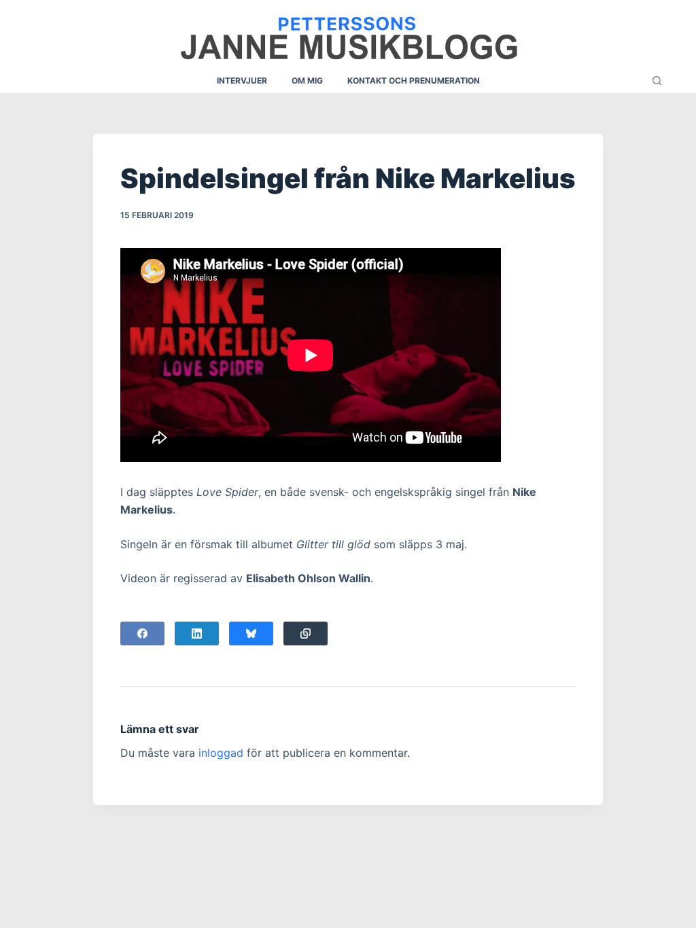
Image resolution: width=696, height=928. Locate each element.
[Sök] (656, 80)
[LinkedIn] (197, 633)
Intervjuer (242, 80)
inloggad (220, 753)
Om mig (307, 80)
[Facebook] (142, 633)
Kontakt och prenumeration (413, 80)
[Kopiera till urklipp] (305, 633)
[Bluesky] (251, 633)
